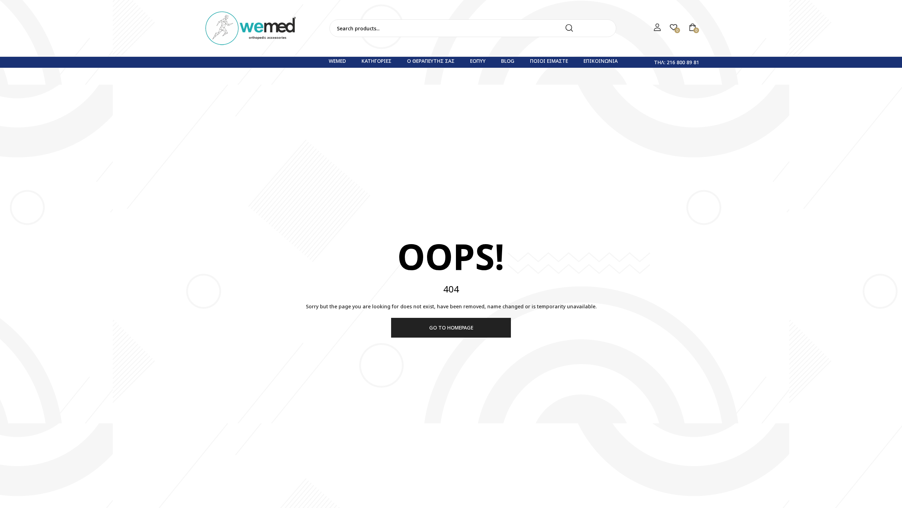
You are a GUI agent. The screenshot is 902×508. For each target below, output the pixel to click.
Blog (507, 61)
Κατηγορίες (376, 61)
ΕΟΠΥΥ (478, 61)
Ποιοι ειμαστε (549, 61)
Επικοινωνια (600, 61)
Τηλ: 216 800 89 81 (676, 62)
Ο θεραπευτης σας (431, 61)
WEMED (337, 61)
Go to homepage (451, 327)
